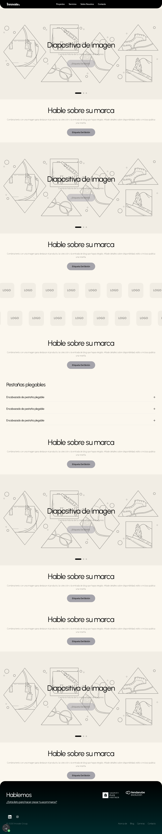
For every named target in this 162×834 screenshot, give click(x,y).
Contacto (152, 823)
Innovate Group (20, 823)
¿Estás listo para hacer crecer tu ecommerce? (31, 802)
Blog (132, 823)
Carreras (141, 823)
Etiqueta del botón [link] (81, 132)
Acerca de (122, 823)
